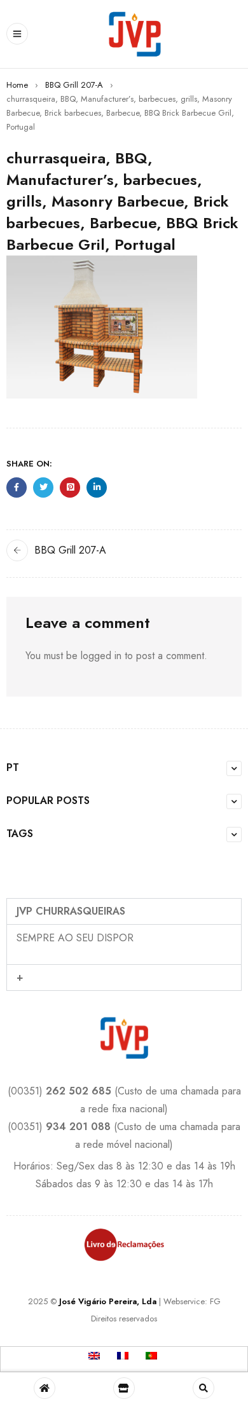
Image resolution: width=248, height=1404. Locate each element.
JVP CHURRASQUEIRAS (71, 911)
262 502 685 (78, 1091)
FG (215, 1301)
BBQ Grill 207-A (74, 85)
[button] (124, 911)
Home (17, 85)
